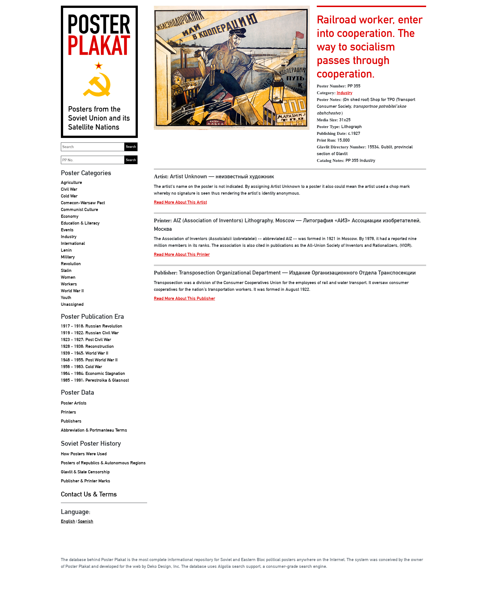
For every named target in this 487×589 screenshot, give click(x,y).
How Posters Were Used (84, 453)
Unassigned (72, 304)
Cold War (69, 196)
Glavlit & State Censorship (85, 471)
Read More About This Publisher (184, 298)
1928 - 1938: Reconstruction (87, 346)
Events (67, 229)
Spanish (85, 521)
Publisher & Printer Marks (85, 480)
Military (68, 257)
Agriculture (71, 182)
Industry (68, 236)
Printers (68, 412)
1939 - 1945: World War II (84, 353)
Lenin (66, 250)
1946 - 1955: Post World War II (89, 359)
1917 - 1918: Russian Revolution (91, 326)
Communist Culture (79, 209)
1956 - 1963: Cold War (81, 366)
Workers (69, 284)
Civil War (69, 189)
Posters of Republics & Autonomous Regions (103, 462)
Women (68, 277)
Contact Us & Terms (89, 494)
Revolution (71, 263)
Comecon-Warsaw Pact (83, 202)
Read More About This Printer (182, 254)
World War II (72, 290)
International (73, 243)
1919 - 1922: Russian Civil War (90, 332)
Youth (66, 297)
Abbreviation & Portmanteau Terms (94, 430)
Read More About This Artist (180, 202)
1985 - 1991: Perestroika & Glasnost (95, 380)
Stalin (66, 270)
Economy (69, 216)
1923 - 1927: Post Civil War (86, 339)
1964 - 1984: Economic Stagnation (93, 373)
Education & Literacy (80, 223)
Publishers (71, 421)
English (68, 521)
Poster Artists (74, 403)
